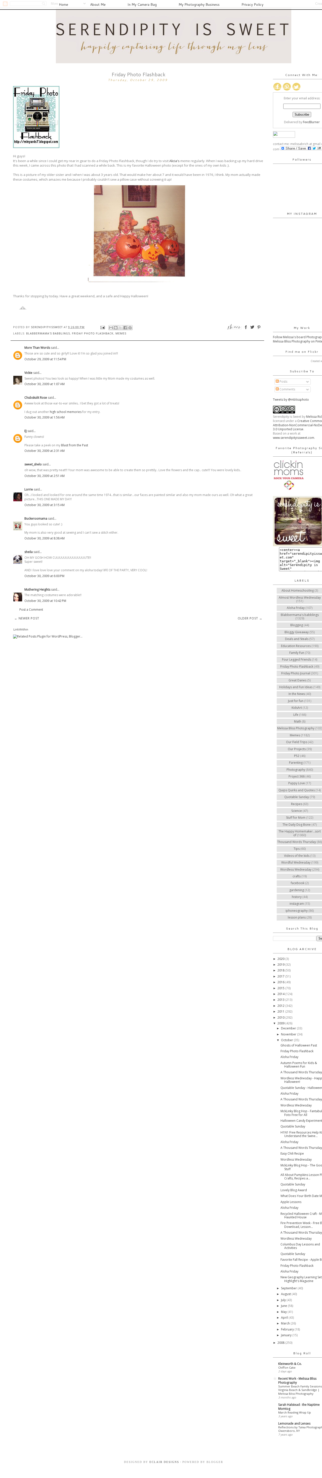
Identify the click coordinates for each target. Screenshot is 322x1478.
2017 (281, 976)
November (289, 1034)
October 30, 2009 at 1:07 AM (44, 384)
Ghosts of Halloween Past (298, 1045)
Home (63, 4)
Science (296, 811)
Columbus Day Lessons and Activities (300, 1246)
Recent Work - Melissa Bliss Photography (297, 1380)
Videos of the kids (296, 856)
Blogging (296, 625)
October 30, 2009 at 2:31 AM (44, 451)
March (286, 1323)
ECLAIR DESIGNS (163, 1461)
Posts (283, 381)
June (284, 1306)
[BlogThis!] (115, 327)
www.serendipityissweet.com (293, 438)
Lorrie (28, 489)
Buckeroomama (35, 518)
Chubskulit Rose (35, 397)
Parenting (296, 762)
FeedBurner (311, 122)
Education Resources (296, 646)
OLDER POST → (250, 618)
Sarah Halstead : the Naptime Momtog (299, 1406)
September (289, 1288)
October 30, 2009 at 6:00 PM (44, 576)
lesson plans (297, 917)
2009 (281, 1023)
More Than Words (37, 347)
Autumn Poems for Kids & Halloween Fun (298, 1065)
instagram (297, 903)
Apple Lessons (290, 1202)
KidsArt (297, 708)
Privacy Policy (252, 4)
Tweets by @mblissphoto (291, 399)
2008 (281, 1343)
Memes (120, 333)
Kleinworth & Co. (290, 1364)
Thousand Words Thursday (296, 842)
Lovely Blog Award (293, 1190)
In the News (297, 694)
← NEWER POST (26, 618)
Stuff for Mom (295, 817)
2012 (281, 1006)
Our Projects (297, 749)
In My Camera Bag (142, 4)
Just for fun (295, 701)
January (286, 1335)
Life (295, 715)
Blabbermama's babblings (48, 333)
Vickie (28, 373)
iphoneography (297, 910)
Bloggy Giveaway (297, 632)
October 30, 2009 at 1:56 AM (44, 417)
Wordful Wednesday (295, 862)
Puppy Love (296, 783)
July (284, 1300)
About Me (98, 4)
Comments (287, 389)
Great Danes (297, 680)
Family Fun (296, 653)
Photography (296, 769)
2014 (281, 994)
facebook (297, 883)
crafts (297, 876)
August (286, 1294)
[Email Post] (102, 327)
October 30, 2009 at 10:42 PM (45, 601)
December (289, 1028)
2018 (281, 970)
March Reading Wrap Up (294, 1412)
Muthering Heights (37, 589)
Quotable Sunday (296, 797)
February (288, 1329)
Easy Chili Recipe (292, 1153)
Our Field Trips (296, 742)
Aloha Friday (296, 608)
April (285, 1317)
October (287, 1040)
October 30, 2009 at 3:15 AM (44, 505)
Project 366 (297, 776)
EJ (25, 431)
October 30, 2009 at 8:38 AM (44, 538)
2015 (281, 988)
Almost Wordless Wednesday (300, 597)
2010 (281, 1017)
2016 (281, 982)
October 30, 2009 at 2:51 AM (44, 476)
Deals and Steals (296, 639)
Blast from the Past (74, 445)
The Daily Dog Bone (297, 824)
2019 (281, 964)
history (297, 897)
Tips (297, 849)
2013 (281, 1000)
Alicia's (174, 161)
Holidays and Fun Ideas (295, 687)
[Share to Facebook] (125, 327)
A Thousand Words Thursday (301, 1072)
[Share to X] (120, 327)
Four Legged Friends (296, 659)
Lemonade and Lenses (294, 1423)
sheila (28, 552)
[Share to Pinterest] (130, 327)
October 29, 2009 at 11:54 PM (45, 359)
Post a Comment (31, 609)
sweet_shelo (33, 464)
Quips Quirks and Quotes (296, 790)
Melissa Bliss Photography (295, 728)
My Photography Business (199, 4)
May (284, 1312)
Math (297, 721)
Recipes (296, 804)
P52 (296, 756)
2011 (281, 1011)
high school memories (66, 412)
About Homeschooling (297, 590)
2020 (281, 959)
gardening (296, 890)
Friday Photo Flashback (92, 333)
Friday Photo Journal (295, 673)
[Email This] (110, 327)
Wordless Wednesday (295, 869)
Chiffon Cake (287, 1367)
